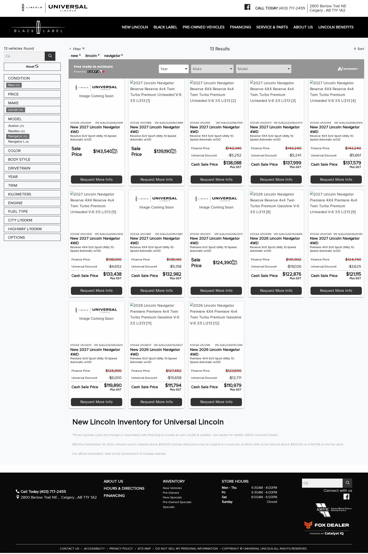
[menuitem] (33, 85)
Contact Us (70, 548)
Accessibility (95, 548)
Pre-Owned (171, 492)
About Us (113, 481)
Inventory (174, 481)
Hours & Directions (124, 488)
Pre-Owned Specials (177, 502)
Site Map (145, 548)
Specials (169, 507)
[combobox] (173, 68)
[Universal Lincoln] (55, 7)
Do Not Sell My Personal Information (187, 548)
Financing (114, 496)
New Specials (172, 497)
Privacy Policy (121, 548)
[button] (135, 27)
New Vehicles (172, 488)
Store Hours (235, 481)
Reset (30, 66)
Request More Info (96, 180)
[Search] (50, 56)
